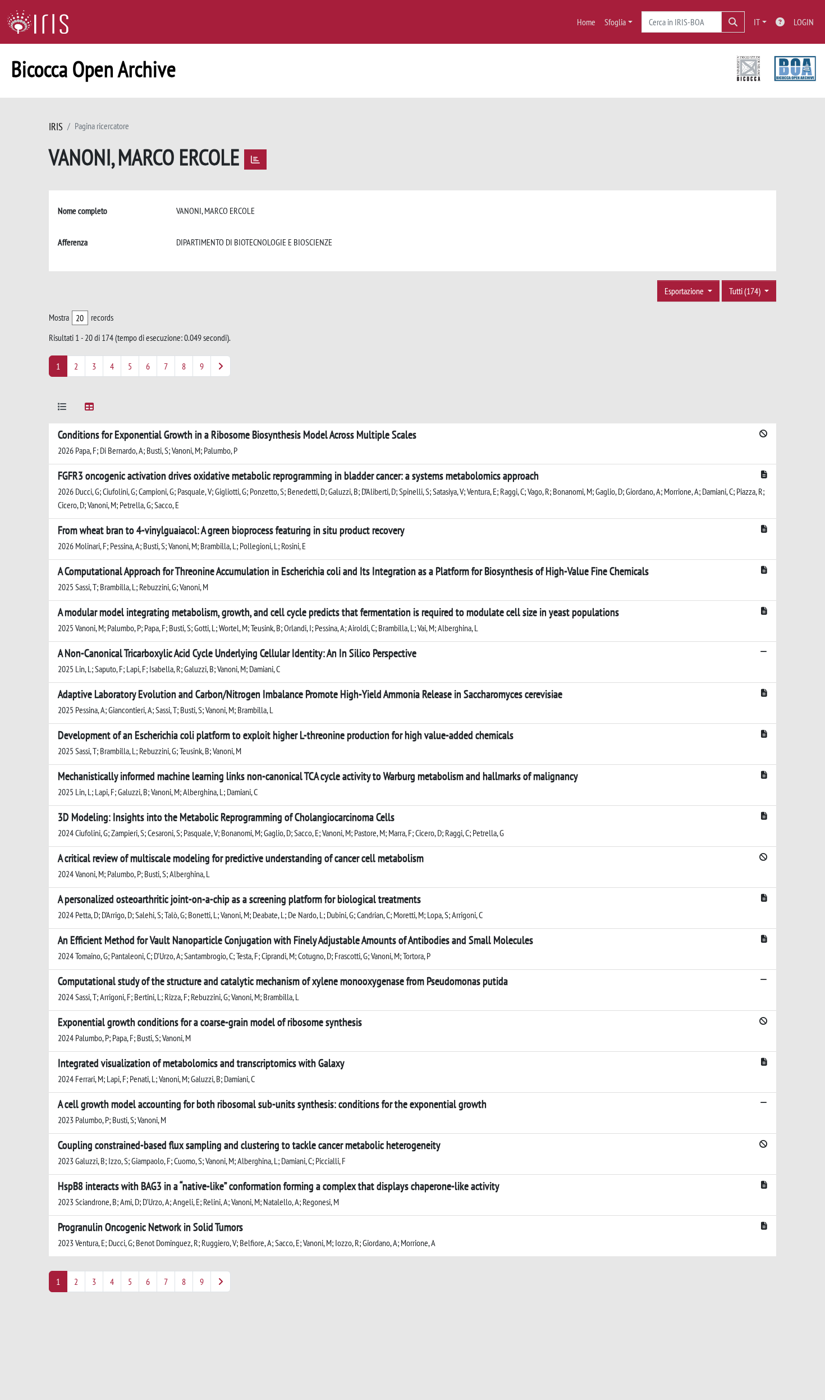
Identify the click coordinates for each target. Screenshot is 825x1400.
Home (586, 22)
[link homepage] (42, 22)
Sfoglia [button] (615, 22)
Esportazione (684, 291)
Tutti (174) (745, 291)
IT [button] (757, 22)
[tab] (62, 408)
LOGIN (804, 22)
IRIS (56, 126)
